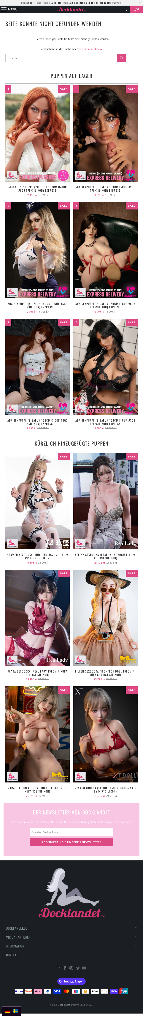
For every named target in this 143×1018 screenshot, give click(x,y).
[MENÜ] (2, 9)
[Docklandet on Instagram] (71, 968)
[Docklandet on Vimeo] (78, 968)
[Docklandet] (71, 9)
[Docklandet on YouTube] (84, 968)
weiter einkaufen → (90, 49)
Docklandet (64, 1004)
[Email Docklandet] (58, 968)
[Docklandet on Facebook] (65, 968)
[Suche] (125, 9)
